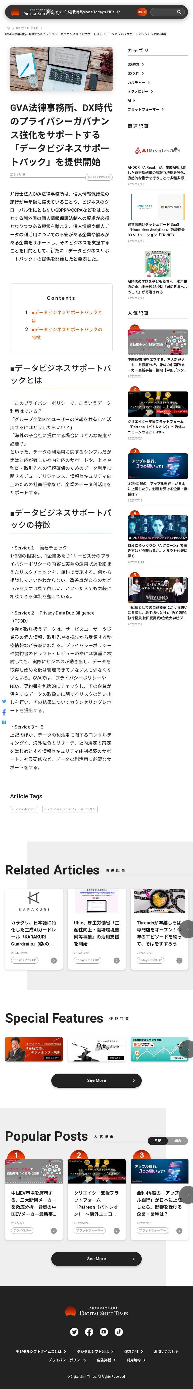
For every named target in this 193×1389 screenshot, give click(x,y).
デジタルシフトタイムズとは (39, 1351)
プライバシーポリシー (65, 1360)
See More (96, 1080)
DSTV (142, 12)
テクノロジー (138, 91)
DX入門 (133, 74)
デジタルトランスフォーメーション (71, 809)
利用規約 (134, 1360)
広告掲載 (104, 1360)
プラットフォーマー (143, 109)
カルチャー (136, 83)
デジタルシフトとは (93, 1351)
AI (129, 100)
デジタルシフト (25, 809)
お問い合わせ (164, 1351)
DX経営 (133, 65)
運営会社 (131, 1351)
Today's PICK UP (98, 177)
